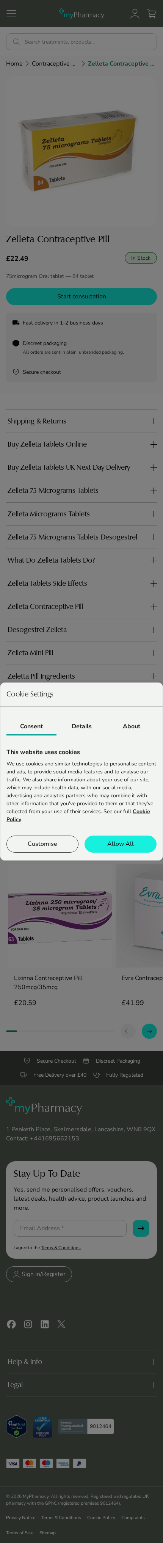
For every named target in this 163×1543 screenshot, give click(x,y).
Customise (42, 844)
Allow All (120, 844)
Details (82, 726)
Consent (31, 726)
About (131, 726)
